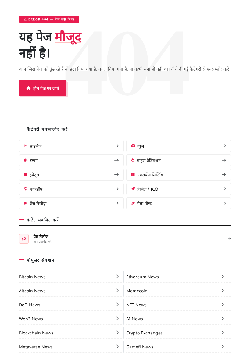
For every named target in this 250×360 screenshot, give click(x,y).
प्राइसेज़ (35, 146)
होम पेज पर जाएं (46, 88)
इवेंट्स (34, 174)
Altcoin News (32, 290)
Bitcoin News (32, 276)
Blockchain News (36, 332)
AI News (134, 318)
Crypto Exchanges (144, 332)
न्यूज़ (140, 146)
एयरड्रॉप (36, 189)
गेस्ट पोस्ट (144, 203)
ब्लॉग (34, 160)
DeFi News (29, 304)
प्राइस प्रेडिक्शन (149, 160)
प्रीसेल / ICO (147, 189)
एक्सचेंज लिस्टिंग (150, 174)
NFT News (136, 304)
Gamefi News (139, 346)
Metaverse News (36, 346)
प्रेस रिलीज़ (38, 203)
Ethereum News (142, 276)
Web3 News (31, 318)
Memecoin (137, 290)
